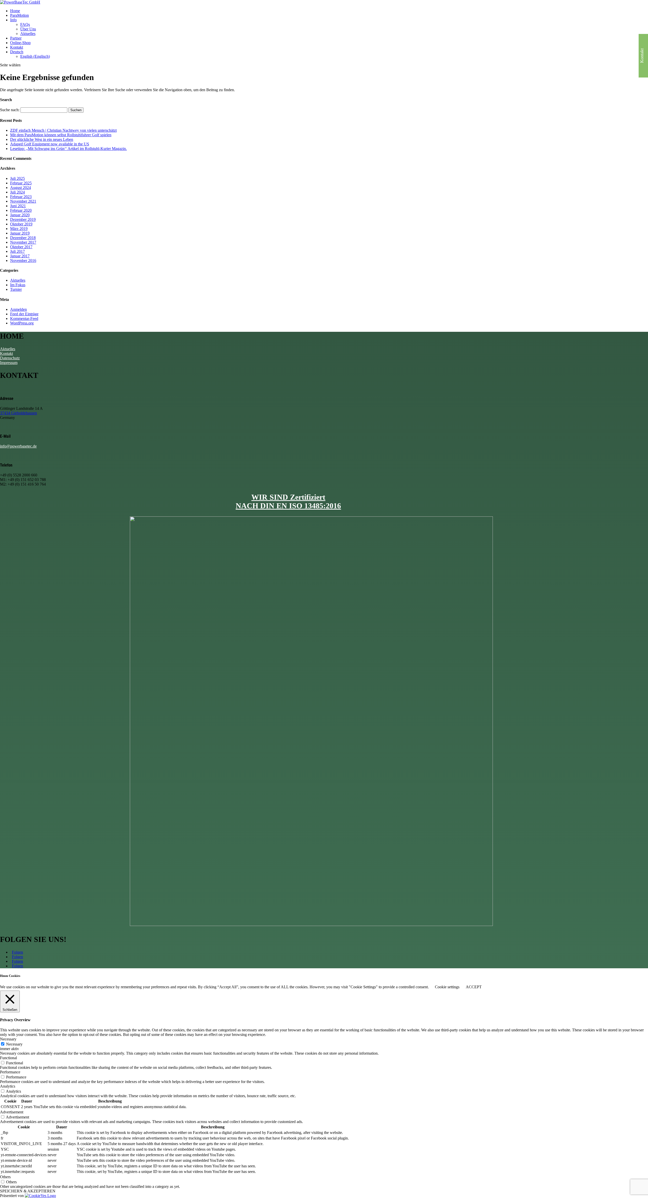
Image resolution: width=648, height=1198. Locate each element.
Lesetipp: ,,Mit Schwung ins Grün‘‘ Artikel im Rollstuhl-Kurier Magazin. (68, 148)
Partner (16, 38)
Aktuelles (27, 33)
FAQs (25, 24)
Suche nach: (9, 110)
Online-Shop (20, 43)
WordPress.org (22, 323)
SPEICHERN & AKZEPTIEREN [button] (27, 1191)
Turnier (16, 289)
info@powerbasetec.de (18, 446)
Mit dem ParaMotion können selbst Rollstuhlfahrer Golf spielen (60, 135)
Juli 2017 (17, 251)
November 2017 (23, 242)
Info (13, 20)
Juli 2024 (17, 192)
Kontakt (16, 47)
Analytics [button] (7, 1086)
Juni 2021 (18, 206)
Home (15, 11)
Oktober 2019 (21, 224)
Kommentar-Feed (24, 318)
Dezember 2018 (23, 238)
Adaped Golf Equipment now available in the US (49, 144)
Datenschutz (10, 358)
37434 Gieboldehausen (18, 413)
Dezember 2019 (23, 219)
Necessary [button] (8, 1039)
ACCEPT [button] (474, 987)
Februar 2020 (21, 210)
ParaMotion (19, 15)
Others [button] (5, 1177)
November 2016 (23, 260)
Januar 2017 (20, 256)
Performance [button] (10, 1072)
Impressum (8, 362)
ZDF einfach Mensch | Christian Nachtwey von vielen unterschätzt (63, 130)
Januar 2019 (20, 233)
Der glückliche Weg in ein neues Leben (41, 139)
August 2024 (20, 187)
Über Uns (28, 29)
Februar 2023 (21, 197)
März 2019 (19, 228)
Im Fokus (17, 285)
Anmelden (18, 309)
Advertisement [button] (11, 1112)
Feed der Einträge (24, 314)
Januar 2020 (20, 215)
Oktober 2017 (21, 247)
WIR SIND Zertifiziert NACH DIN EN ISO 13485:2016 (288, 501)
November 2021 (23, 201)
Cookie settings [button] (447, 987)
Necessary (14, 1044)
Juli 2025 (17, 178)
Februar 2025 (21, 183)
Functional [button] (8, 1058)
